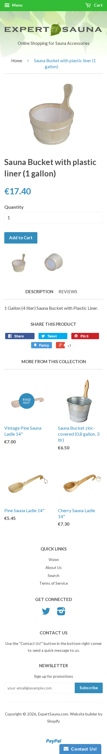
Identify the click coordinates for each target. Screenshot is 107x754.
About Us (53, 567)
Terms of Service (53, 583)
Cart (98, 5)
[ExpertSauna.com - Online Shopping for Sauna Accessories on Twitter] (46, 613)
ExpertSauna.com (53, 714)
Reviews (67, 291)
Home (16, 60)
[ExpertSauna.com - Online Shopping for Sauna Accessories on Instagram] (61, 613)
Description (39, 291)
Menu (17, 5)
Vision (54, 559)
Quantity (14, 207)
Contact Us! (82, 749)
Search (53, 575)
